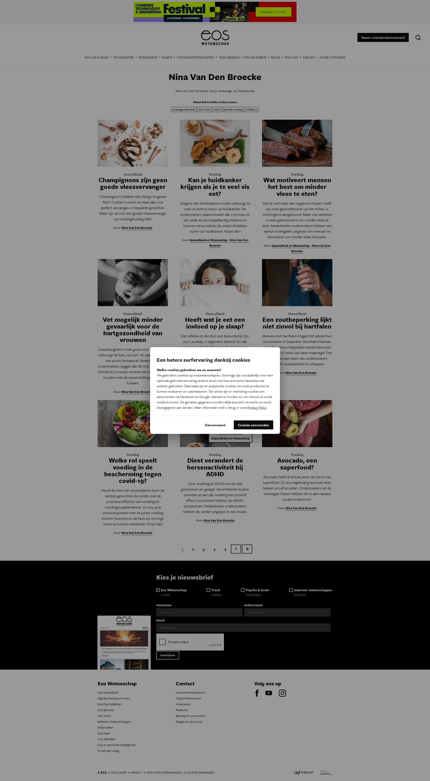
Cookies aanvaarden (253, 424)
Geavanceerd (215, 424)
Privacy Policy (257, 407)
